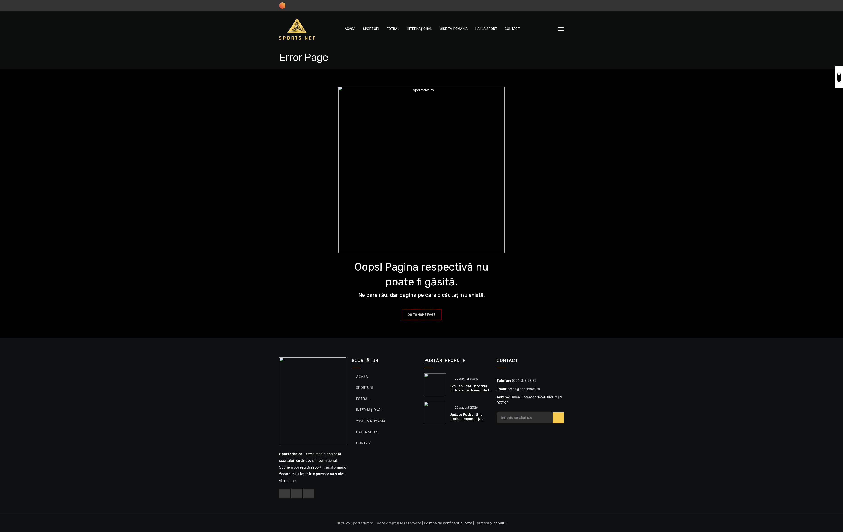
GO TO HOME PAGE (421, 315)
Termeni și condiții (490, 523)
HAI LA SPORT (486, 29)
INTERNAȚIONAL (419, 29)
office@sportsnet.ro (524, 389)
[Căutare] (551, 28)
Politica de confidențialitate (448, 523)
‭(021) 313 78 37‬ (524, 381)
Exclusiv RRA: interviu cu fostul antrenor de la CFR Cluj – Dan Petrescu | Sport (470, 392)
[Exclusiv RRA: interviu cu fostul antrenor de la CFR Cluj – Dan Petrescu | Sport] (435, 384)
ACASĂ (350, 29)
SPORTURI (371, 29)
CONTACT (512, 29)
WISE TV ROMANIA (454, 29)
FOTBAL (393, 29)
